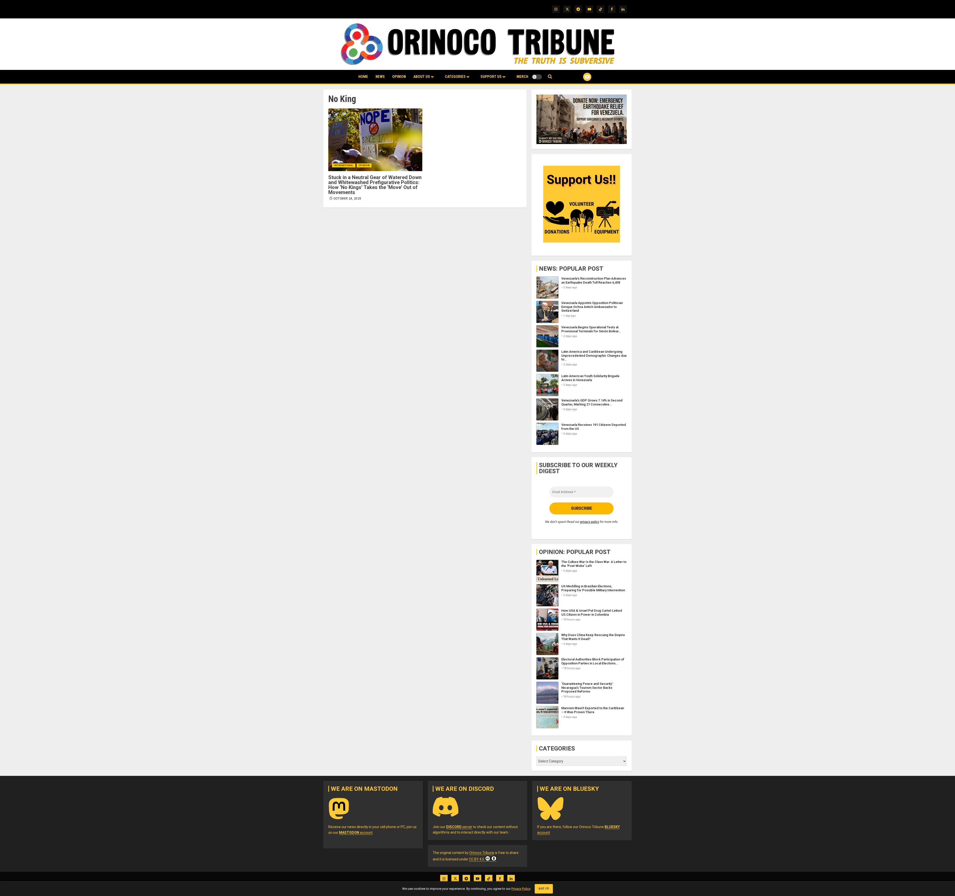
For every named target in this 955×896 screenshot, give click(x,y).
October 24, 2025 (347, 198)
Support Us (491, 76)
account (356, 833)
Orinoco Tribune (481, 853)
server (459, 827)
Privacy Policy (520, 889)
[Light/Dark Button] (537, 76)
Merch (522, 76)
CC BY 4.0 (476, 859)
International (343, 165)
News (380, 76)
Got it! (543, 888)
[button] (550, 77)
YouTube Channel (579, 77)
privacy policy (589, 522)
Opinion (399, 76)
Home (363, 76)
